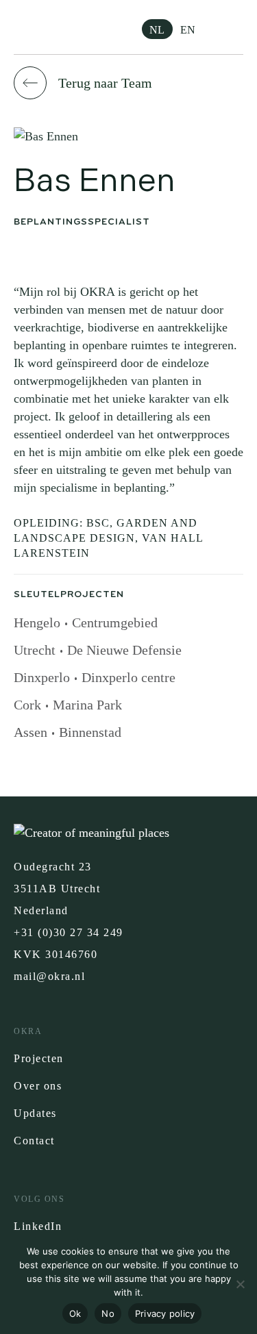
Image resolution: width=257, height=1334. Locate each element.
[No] (240, 1284)
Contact (34, 1140)
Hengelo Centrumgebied (86, 622)
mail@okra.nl (49, 976)
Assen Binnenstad (67, 732)
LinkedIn (38, 1226)
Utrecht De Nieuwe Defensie (98, 649)
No (107, 1313)
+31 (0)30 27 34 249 (68, 932)
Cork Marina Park (68, 704)
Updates (35, 1113)
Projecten (39, 1058)
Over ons (38, 1086)
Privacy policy (165, 1313)
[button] (233, 27)
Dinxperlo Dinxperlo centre (94, 677)
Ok (75, 1313)
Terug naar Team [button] (105, 82)
